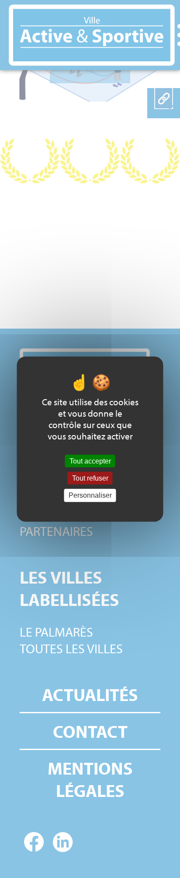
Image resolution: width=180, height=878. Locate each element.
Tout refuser (90, 478)
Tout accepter (90, 461)
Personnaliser (90, 495)
